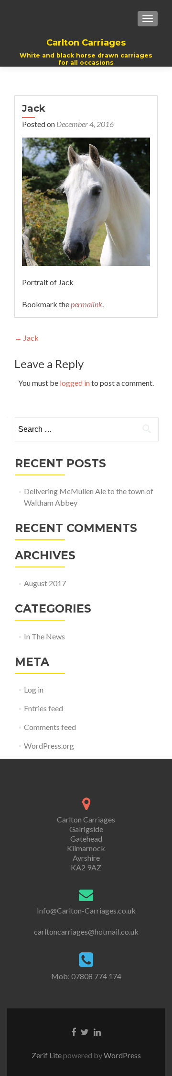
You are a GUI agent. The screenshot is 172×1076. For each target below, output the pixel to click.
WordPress (121, 1055)
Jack (26, 337)
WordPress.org (49, 745)
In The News (44, 636)
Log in (33, 689)
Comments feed (50, 726)
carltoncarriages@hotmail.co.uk (86, 931)
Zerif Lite (47, 1055)
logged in (75, 382)
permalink (86, 304)
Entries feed (43, 708)
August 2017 (45, 583)
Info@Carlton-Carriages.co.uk (86, 910)
